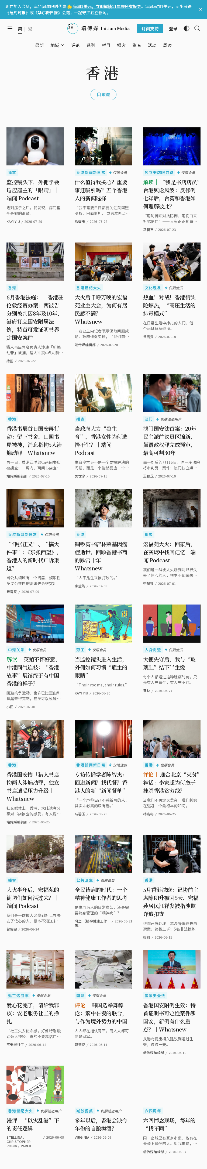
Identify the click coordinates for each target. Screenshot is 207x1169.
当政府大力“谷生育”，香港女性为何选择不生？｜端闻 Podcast (101, 441)
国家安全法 (155, 995)
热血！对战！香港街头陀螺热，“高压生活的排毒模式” (169, 305)
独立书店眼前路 (159, 172)
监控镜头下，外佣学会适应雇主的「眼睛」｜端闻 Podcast (32, 190)
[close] (200, 9)
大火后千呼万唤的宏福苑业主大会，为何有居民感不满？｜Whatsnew (101, 309)
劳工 (80, 649)
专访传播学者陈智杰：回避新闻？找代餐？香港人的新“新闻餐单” (101, 782)
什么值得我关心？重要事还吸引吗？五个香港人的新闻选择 (101, 190)
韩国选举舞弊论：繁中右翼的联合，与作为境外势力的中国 (101, 1013)
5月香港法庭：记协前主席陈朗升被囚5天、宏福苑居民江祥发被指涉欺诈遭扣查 (171, 902)
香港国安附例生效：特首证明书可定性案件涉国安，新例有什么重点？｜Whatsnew (169, 1017)
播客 (12, 172)
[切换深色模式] (184, 28)
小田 (9, 706)
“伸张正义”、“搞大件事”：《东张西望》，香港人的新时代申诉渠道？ (34, 556)
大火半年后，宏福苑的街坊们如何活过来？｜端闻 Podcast (32, 898)
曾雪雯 (148, 336)
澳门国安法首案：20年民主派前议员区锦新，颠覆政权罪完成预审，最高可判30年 (169, 441)
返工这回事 (18, 995)
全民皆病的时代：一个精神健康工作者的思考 (101, 894)
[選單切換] (62, 45)
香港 (12, 287)
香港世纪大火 (88, 287)
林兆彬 (148, 813)
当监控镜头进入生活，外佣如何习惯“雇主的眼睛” (101, 667)
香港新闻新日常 (90, 172)
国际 (80, 995)
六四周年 (153, 1110)
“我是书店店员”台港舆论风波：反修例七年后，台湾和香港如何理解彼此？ (171, 194)
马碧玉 (80, 221)
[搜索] (195, 28)
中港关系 (16, 649)
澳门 (149, 419)
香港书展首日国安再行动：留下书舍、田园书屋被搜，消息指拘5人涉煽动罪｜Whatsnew (34, 441)
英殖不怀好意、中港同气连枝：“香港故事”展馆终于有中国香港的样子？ (33, 671)
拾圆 (9, 360)
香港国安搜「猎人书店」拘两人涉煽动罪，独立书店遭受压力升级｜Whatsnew (34, 786)
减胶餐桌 (84, 1110)
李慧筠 (80, 585)
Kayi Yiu (81, 693)
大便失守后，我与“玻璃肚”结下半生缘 (169, 663)
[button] (54, 45)
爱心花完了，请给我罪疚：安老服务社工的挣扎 (32, 1013)
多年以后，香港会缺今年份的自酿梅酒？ (101, 1124)
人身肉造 (153, 649)
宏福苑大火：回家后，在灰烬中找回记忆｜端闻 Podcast (169, 552)
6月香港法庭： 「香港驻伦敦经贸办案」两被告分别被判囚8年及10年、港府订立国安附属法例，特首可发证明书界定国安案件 (34, 317)
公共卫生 (84, 880)
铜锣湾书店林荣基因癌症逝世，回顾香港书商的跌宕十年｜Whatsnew (101, 556)
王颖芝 (148, 476)
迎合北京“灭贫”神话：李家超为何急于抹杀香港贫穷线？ (171, 782)
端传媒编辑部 (85, 344)
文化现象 (153, 287)
